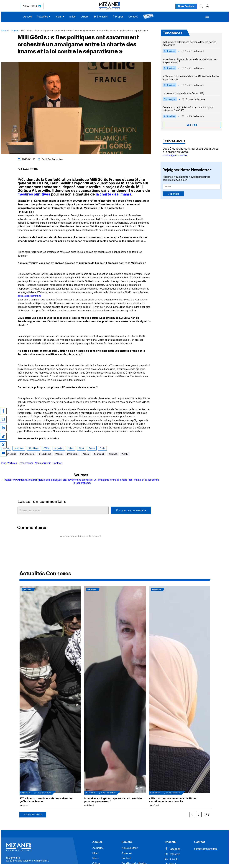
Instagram (174, 854)
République (33, 448)
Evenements (26, 463)
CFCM (46, 448)
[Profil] (207, 6)
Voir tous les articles (33, 814)
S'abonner (173, 194)
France (14, 30)
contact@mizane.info (175, 155)
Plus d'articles (9, 463)
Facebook (174, 848)
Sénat (81, 448)
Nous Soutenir (186, 6)
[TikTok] (3, 436)
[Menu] (207, 17)
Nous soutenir (43, 463)
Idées (72, 16)
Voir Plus (192, 124)
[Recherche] (201, 6)
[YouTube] (3, 453)
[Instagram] (3, 419)
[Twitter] (3, 444)
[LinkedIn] (3, 428)
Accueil (27, 16)
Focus (92, 448)
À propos (127, 853)
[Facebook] (3, 411)
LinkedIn (173, 859)
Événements (101, 16)
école (102, 448)
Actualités (44, 16)
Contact (133, 16)
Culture (85, 16)
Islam (60, 16)
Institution (19, 448)
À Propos (118, 16)
